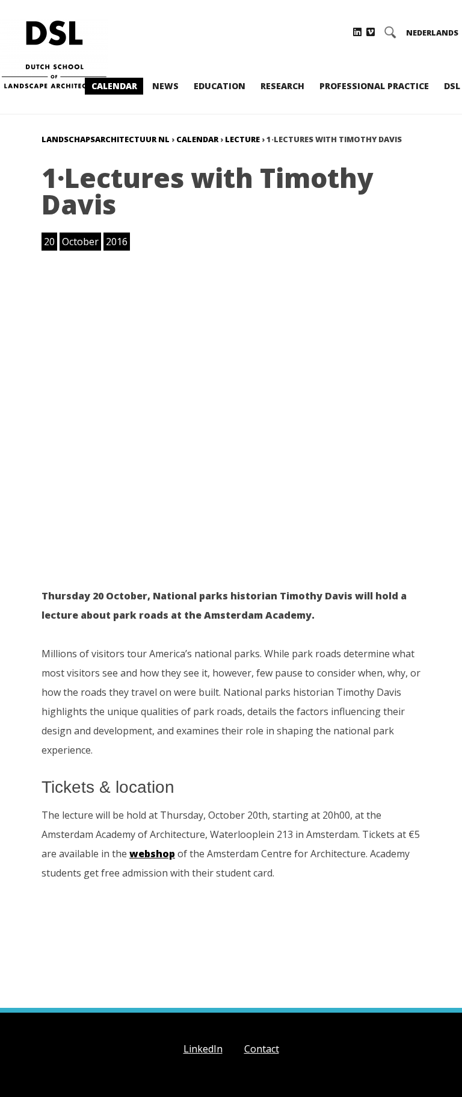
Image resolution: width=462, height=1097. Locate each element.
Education (219, 86)
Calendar (114, 86)
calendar (197, 139)
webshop (152, 853)
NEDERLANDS (432, 33)
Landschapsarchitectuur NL (106, 139)
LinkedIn (203, 1048)
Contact (261, 1048)
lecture (242, 139)
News (165, 86)
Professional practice (374, 86)
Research (282, 86)
